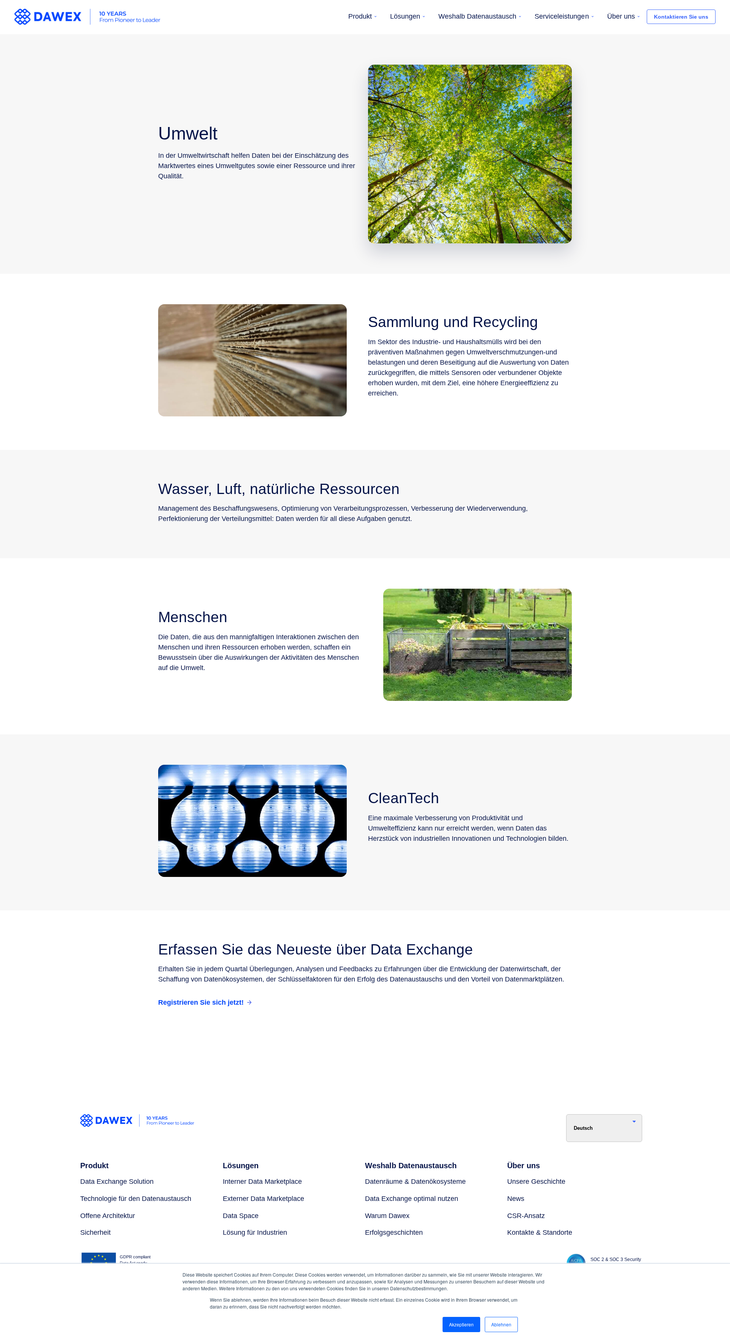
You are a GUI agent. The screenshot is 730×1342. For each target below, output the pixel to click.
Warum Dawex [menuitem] (387, 1216)
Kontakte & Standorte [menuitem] (539, 1232)
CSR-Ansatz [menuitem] (526, 1216)
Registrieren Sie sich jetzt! (201, 1002)
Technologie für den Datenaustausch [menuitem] (135, 1198)
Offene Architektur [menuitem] (107, 1216)
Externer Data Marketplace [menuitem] (263, 1198)
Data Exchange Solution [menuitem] (117, 1181)
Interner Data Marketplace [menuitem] (262, 1181)
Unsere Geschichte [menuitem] (536, 1181)
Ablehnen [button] (501, 1324)
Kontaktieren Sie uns (681, 17)
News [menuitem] (515, 1198)
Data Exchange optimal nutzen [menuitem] (411, 1198)
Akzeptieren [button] (461, 1324)
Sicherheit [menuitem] (95, 1232)
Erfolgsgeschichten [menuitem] (394, 1232)
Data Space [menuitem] (241, 1216)
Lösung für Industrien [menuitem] (255, 1232)
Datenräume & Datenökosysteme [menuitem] (415, 1181)
